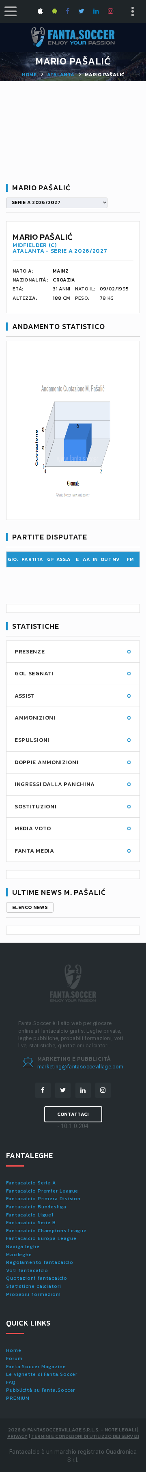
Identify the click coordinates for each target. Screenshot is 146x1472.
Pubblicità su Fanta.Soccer (40, 1390)
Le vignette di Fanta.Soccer (41, 1374)
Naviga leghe (23, 1246)
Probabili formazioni (33, 1294)
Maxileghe (19, 1254)
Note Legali (120, 1429)
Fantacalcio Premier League (42, 1191)
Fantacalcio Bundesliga (36, 1206)
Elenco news (29, 907)
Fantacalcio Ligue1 (30, 1214)
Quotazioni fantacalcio (36, 1278)
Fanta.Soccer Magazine (36, 1366)
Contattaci (73, 1114)
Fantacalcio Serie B (31, 1222)
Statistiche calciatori (33, 1286)
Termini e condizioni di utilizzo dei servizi (85, 1436)
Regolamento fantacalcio (39, 1262)
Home (29, 74)
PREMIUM (18, 1398)
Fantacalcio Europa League (41, 1238)
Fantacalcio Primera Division (43, 1198)
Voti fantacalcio (27, 1270)
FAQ (11, 1382)
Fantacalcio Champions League (46, 1230)
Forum (14, 1358)
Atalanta (61, 74)
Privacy (17, 1436)
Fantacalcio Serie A (31, 1182)
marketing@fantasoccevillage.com (80, 1067)
